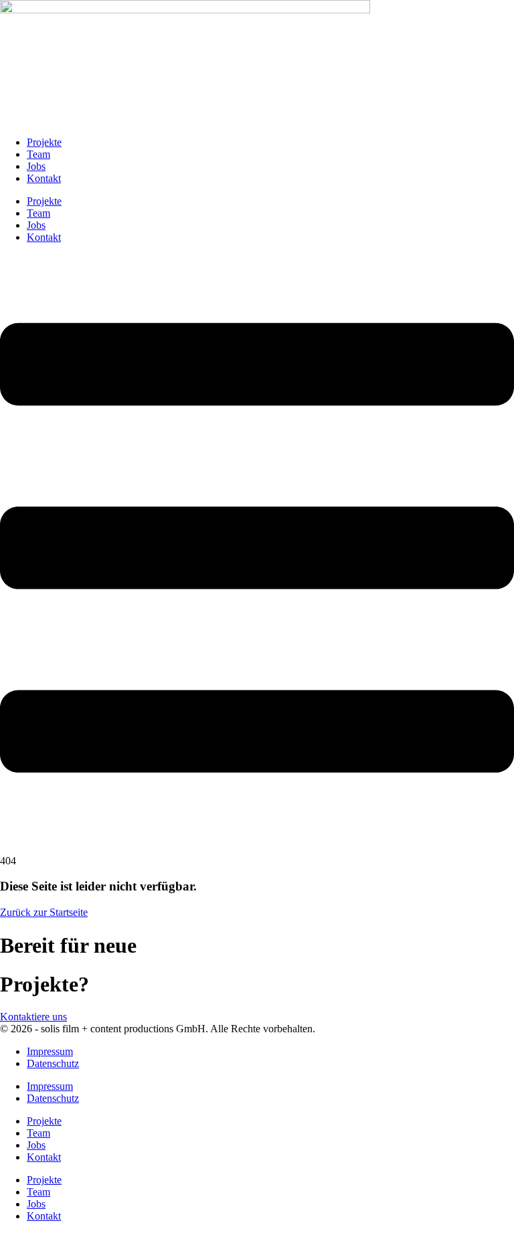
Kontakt (44, 178)
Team (38, 154)
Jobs (36, 166)
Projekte (44, 142)
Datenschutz (53, 1063)
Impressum (50, 1051)
